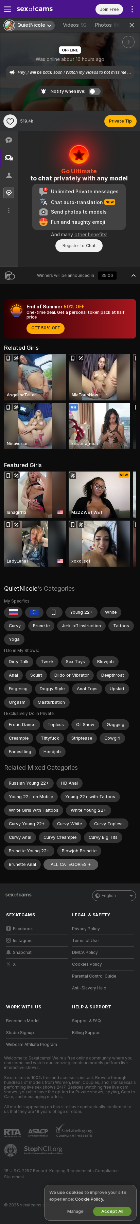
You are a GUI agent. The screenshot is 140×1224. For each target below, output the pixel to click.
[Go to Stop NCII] (44, 1150)
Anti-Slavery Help (89, 988)
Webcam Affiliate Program (31, 1044)
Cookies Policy (87, 964)
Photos (109, 25)
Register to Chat (79, 245)
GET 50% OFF (45, 328)
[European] (34, 612)
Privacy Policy (86, 928)
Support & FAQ (86, 1021)
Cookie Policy (89, 1199)
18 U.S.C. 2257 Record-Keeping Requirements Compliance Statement (61, 1173)
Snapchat (22, 952)
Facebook (23, 928)
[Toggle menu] (7, 9)
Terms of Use (85, 940)
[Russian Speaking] (13, 612)
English (109, 895)
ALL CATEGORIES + (71, 864)
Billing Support (86, 1032)
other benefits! (90, 234)
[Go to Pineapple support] (11, 1150)
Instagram (23, 940)
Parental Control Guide (94, 976)
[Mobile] (54, 612)
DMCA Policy (85, 952)
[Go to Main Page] (42, 9)
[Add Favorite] (10, 121)
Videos (75, 25)
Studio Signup (20, 1032)
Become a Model (22, 1021)
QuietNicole (20, 588)
